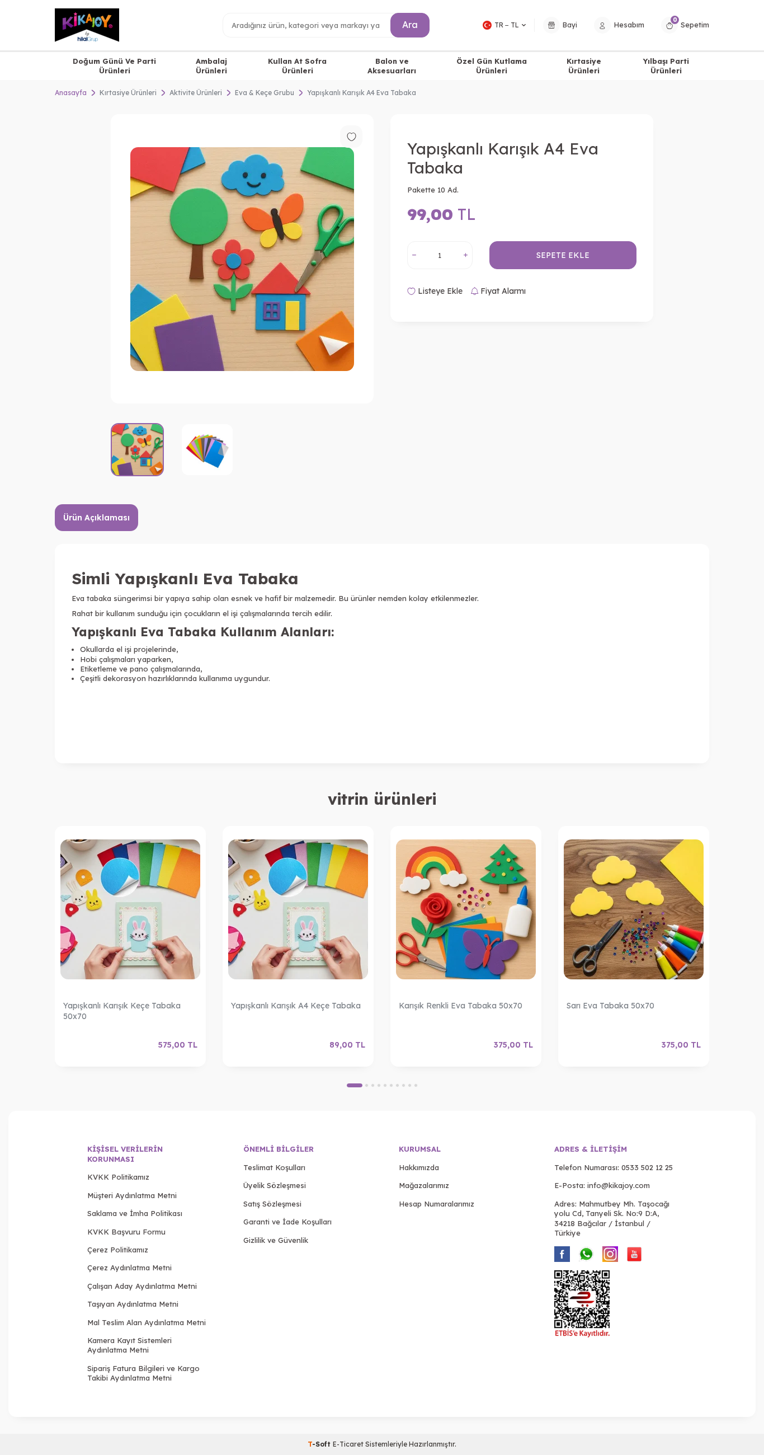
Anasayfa (71, 92)
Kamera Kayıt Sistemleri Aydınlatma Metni (129, 1345)
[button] (354, 1085)
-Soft (320, 1444)
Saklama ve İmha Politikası (134, 1213)
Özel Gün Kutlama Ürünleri (491, 66)
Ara (410, 24)
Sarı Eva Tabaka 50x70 (610, 1006)
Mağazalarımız (424, 1185)
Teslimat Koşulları (274, 1167)
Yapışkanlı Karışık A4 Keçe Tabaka (296, 1006)
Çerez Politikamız (117, 1249)
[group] (242, 258)
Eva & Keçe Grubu (264, 92)
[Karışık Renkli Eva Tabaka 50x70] (465, 909)
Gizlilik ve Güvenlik (275, 1240)
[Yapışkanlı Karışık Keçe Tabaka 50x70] (130, 909)
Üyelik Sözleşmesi (274, 1185)
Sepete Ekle (562, 255)
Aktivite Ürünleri (195, 92)
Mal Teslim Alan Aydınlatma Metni (146, 1322)
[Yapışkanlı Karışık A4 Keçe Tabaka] (298, 909)
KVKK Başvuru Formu (126, 1231)
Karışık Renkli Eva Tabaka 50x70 (460, 1006)
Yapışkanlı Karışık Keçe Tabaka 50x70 (122, 1011)
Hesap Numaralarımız (436, 1203)
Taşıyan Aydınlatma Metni (132, 1303)
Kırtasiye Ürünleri (584, 66)
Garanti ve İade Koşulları (287, 1221)
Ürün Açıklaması (96, 518)
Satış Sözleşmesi (272, 1203)
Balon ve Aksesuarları (391, 66)
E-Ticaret (348, 1444)
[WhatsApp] (586, 1254)
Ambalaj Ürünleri (211, 66)
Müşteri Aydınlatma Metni (132, 1195)
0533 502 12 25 (647, 1167)
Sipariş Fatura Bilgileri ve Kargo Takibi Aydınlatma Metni (143, 1373)
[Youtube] (634, 1254)
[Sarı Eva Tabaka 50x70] (633, 909)
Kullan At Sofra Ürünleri (297, 66)
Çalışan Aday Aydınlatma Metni (142, 1286)
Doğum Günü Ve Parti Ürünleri (114, 66)
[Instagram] (610, 1254)
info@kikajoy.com (618, 1185)
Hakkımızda (419, 1167)
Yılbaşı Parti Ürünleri (666, 66)
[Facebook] (562, 1254)
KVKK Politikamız (118, 1176)
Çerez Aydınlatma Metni (129, 1267)
